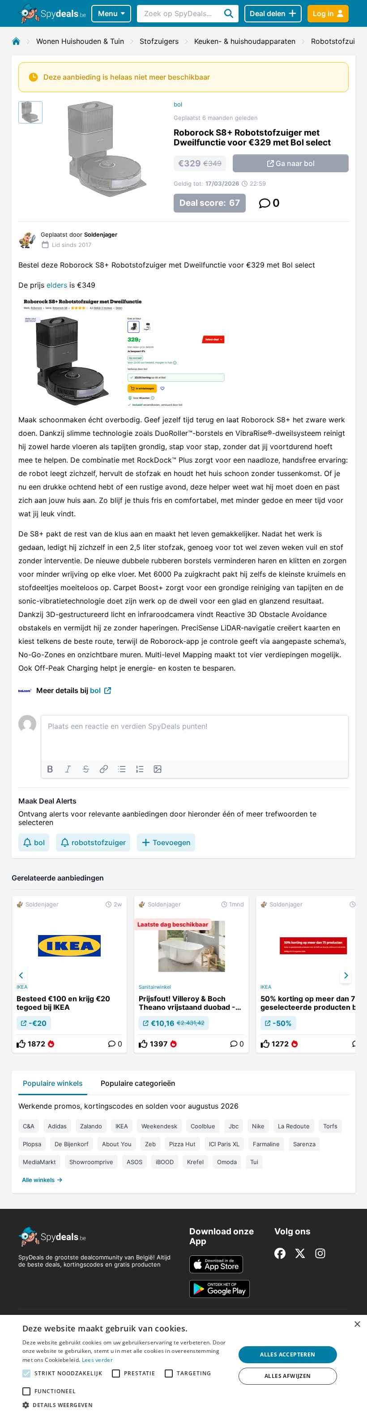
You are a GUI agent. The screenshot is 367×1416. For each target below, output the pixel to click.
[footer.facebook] (280, 1253)
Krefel (195, 1161)
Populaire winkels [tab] (53, 1083)
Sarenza (304, 1144)
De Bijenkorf (72, 1144)
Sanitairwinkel (155, 987)
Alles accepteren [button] (287, 1354)
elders (57, 285)
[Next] (345, 975)
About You (117, 1144)
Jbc (234, 1126)
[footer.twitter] (300, 1253)
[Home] (16, 41)
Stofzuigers (159, 41)
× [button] (357, 1324)
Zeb (150, 1144)
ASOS (134, 1161)
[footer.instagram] (320, 1253)
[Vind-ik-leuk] (21, 1043)
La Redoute (294, 1126)
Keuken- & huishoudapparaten (244, 41)
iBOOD (165, 1161)
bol (178, 104)
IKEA (22, 987)
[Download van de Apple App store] (216, 1264)
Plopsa (32, 1144)
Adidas (57, 1126)
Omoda (227, 1161)
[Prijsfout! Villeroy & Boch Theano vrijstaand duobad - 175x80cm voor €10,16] (191, 974)
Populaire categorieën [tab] (138, 1083)
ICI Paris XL (224, 1144)
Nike (258, 1126)
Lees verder (97, 1360)
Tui (254, 1161)
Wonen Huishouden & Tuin (80, 41)
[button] (125, 1404)
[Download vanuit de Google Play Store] (219, 1289)
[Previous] (21, 975)
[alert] (183, 1365)
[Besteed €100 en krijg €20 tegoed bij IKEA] (69, 974)
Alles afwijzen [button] (288, 1376)
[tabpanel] (183, 1140)
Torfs (330, 1126)
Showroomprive (91, 1161)
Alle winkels (38, 1179)
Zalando (91, 1126)
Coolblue (203, 1126)
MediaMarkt (39, 1161)
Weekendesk (159, 1126)
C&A (28, 1126)
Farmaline (266, 1144)
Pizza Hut (182, 1144)
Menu (108, 13)
